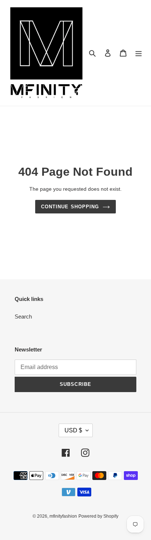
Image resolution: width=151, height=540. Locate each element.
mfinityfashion (63, 516)
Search (23, 316)
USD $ (73, 430)
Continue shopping (70, 206)
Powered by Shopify (98, 516)
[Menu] (138, 53)
